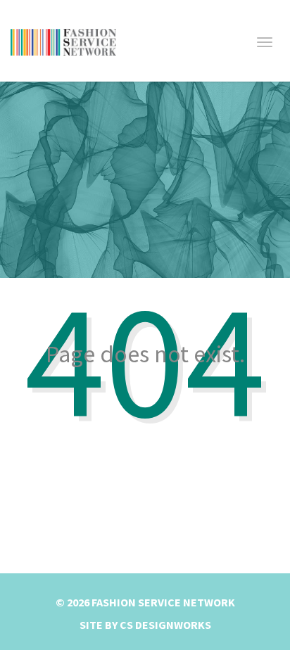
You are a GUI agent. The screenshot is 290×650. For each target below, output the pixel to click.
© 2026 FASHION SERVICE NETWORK (145, 602)
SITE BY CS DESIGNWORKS (145, 625)
